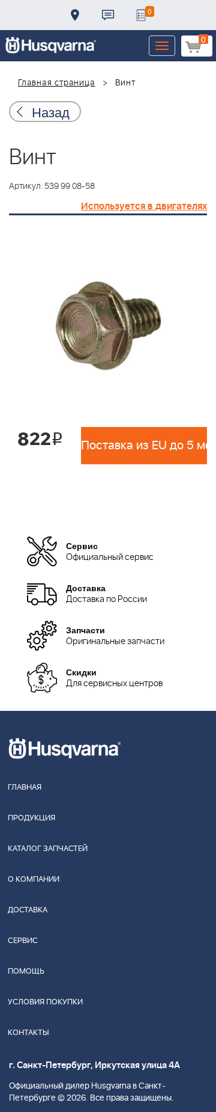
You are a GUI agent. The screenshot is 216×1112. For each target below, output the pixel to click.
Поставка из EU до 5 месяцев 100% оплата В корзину (144, 446)
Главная (24, 787)
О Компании (33, 879)
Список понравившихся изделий (141, 15)
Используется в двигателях (144, 206)
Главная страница (56, 83)
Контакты (108, 15)
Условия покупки (45, 1002)
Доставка (75, 15)
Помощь (26, 971)
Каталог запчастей (48, 849)
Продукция (31, 818)
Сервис (23, 941)
